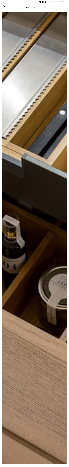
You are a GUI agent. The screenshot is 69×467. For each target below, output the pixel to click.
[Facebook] (42, 1)
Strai (5, 7)
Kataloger (49, 1)
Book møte (55, 1)
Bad (35, 7)
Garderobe (42, 7)
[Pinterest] (39, 1)
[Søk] (65, 1)
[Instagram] (45, 1)
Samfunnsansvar (61, 7)
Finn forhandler (61, 1)
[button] (30, 7)
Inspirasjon (51, 7)
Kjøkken (28, 7)
